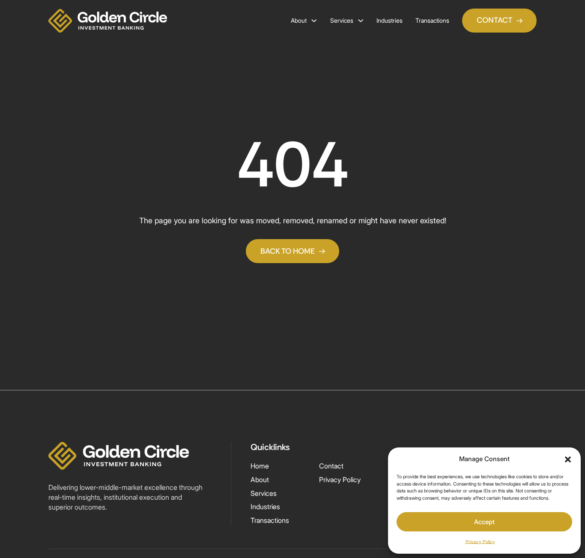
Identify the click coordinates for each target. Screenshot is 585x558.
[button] (568, 459)
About (299, 20)
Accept (484, 522)
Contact (331, 466)
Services (341, 20)
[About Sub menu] (314, 21)
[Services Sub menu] (361, 21)
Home (260, 466)
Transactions (432, 20)
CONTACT (494, 20)
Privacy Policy (480, 542)
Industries (389, 20)
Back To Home (287, 251)
